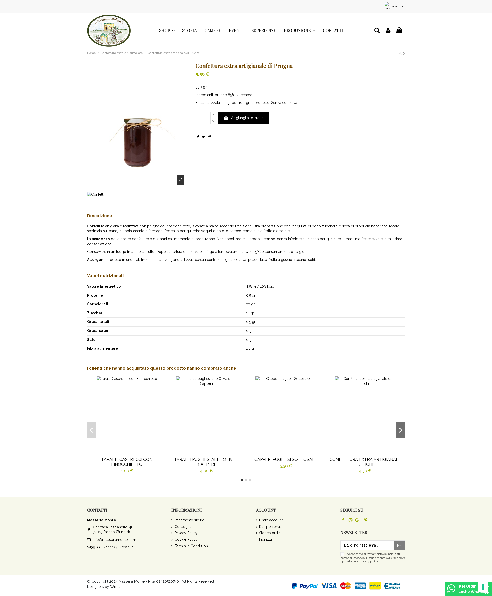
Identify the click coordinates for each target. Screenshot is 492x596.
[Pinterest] (209, 137)
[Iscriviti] (399, 545)
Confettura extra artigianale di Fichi (365, 462)
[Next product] (404, 53)
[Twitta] (203, 137)
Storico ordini (270, 533)
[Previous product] (401, 53)
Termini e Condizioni (192, 546)
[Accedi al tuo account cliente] (388, 30)
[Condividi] (198, 137)
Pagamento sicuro (189, 520)
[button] (166, 30)
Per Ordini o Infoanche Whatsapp (473, 589)
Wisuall (116, 586)
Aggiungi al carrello (247, 118)
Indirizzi (265, 539)
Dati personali (270, 526)
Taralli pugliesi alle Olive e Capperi (206, 462)
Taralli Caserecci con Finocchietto (126, 462)
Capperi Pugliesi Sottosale (285, 459)
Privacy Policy (186, 533)
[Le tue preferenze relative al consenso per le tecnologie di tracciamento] (483, 587)
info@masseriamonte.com (114, 540)
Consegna (183, 526)
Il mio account (271, 520)
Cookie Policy (186, 539)
